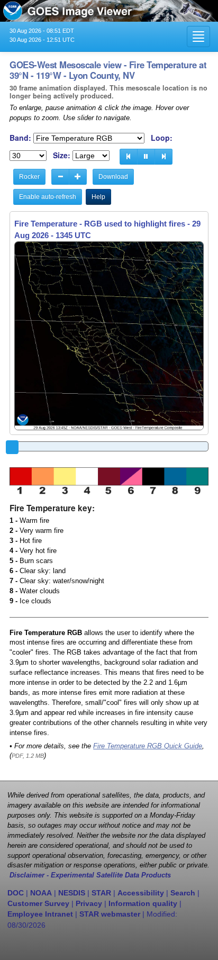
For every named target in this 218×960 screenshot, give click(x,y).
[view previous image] (129, 157)
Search (182, 893)
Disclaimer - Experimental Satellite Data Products (90, 875)
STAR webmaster (109, 914)
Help (98, 197)
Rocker (29, 176)
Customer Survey (38, 903)
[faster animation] (78, 177)
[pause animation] (146, 157)
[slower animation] (60, 177)
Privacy (89, 903)
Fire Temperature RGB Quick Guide (147, 746)
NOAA (41, 893)
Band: (20, 137)
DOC (15, 893)
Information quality (142, 903)
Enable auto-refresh (47, 197)
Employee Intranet (40, 914)
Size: (61, 155)
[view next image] (163, 157)
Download (113, 176)
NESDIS (71, 893)
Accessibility (140, 893)
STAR (101, 893)
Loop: (161, 137)
